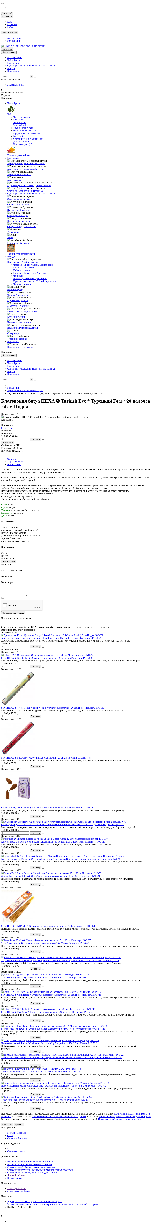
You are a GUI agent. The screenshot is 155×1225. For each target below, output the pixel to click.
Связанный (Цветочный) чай (28, 139)
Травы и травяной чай (18, 155)
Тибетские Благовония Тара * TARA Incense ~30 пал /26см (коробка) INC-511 (41, 1071)
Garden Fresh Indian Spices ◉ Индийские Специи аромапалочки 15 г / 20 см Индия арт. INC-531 (50, 876)
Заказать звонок (15, 84)
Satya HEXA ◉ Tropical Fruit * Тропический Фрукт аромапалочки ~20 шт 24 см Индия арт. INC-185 (52, 708)
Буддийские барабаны (18, 243)
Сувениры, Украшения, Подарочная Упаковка (31, 65)
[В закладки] (43, 647)
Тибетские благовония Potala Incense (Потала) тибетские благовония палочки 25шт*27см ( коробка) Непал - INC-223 (61, 1057)
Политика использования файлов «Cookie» (29, 1164)
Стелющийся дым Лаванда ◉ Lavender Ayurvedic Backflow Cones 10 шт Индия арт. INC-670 (48, 807)
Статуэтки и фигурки (18, 204)
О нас (10, 1135)
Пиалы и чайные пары (25, 267)
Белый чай (18, 119)
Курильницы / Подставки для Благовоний (29, 185)
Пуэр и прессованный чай (26, 133)
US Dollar (12, 24)
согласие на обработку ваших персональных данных (59, 1116)
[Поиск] (35, 77)
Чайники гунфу (15, 289)
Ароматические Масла (19, 174)
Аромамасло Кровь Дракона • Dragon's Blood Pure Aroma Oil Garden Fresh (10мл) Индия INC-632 (51, 638)
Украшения (13, 232)
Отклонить (7, 1125)
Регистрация (13, 40)
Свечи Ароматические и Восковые (25, 191)
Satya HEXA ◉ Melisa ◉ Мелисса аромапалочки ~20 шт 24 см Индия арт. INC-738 (43, 977)
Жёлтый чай (19, 122)
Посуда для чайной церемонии (23, 262)
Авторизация (14, 38)
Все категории (14, 57)
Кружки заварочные (17, 300)
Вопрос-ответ (14, 464)
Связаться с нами (16, 1151)
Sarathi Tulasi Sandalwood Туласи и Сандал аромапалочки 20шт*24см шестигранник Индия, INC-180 (53, 1029)
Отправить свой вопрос (13, 613)
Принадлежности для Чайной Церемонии (34, 281)
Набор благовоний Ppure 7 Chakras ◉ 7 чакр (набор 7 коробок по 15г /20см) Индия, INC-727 (49, 1043)
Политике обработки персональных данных (121, 1119)
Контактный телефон (12, 570)
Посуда (11, 68)
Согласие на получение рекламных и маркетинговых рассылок (40, 1170)
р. (7, 16)
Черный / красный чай (24, 130)
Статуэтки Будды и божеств (21, 226)
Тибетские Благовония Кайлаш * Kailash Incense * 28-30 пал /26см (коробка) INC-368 (45, 1100)
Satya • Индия (8, 428)
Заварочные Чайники (18, 306)
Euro (9, 21)
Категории (7, 49)
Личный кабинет (16, 1175)
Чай (9, 114)
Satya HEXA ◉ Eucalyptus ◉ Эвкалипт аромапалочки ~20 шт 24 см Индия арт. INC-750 (46, 658)
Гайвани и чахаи (22, 270)
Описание (12, 459)
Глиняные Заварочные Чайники (29, 273)
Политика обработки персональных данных (30, 1161)
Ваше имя (6, 564)
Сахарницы (13, 333)
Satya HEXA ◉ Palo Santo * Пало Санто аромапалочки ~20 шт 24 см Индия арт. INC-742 (47, 1012)
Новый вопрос (8, 561)
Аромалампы (14, 180)
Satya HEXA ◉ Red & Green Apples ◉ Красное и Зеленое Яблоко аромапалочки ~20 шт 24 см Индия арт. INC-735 (60, 960)
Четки (10, 237)
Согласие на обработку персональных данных (31, 1167)
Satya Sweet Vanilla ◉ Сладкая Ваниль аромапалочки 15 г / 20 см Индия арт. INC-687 (45, 943)
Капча (4, 598)
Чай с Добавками (22, 117)
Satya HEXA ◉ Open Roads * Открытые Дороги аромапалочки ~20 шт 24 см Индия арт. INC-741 (51, 994)
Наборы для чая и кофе (19, 322)
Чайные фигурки (22, 284)
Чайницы (18, 275)
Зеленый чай (19, 125)
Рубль (10, 27)
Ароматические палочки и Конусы (25, 169)
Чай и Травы (13, 60)
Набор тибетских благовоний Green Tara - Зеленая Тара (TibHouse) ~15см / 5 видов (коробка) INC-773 (53, 1085)
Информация (8, 1127)
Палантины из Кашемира (20, 347)
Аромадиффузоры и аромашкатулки (26, 163)
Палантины (13, 71)
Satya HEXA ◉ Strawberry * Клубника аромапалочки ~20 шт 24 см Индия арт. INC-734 (46, 757)
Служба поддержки (11, 1143)
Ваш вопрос (7, 582)
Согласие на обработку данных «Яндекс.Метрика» (33, 1172)
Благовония (13, 63)
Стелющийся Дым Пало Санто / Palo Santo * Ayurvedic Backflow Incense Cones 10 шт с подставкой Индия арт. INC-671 (62, 824)
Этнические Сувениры (19, 210)
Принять (19, 1125)
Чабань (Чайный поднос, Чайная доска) (33, 264)
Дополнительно (9, 1156)
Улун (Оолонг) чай (23, 128)
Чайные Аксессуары (17, 295)
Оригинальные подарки (19, 199)
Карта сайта (13, 1148)
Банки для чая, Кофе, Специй (22, 311)
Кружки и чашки (16, 317)
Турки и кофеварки (17, 338)
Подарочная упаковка (18, 221)
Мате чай (18, 136)
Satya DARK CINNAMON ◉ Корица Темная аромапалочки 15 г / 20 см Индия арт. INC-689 (48, 926)
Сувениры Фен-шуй (17, 215)
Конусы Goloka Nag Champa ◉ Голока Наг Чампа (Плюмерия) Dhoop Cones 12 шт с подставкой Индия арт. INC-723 (61, 859)
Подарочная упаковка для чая (22, 327)
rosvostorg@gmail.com (18, 1191)
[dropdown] (2, 3)
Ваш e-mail (6, 576)
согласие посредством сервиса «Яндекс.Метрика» (125, 1116)
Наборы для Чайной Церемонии (30, 278)
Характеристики (15, 461)
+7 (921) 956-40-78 (16, 1188)
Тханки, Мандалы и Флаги (21, 254)
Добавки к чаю (21, 141)
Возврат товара (15, 1178)
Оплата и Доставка (17, 1138)
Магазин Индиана (16, 1132)
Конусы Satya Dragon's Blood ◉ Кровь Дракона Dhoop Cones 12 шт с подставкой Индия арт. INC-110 (53, 841)
